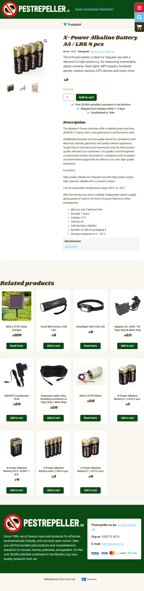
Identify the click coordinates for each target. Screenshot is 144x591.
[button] (45, 41)
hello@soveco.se (113, 544)
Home (78, 9)
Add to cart (86, 97)
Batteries (106, 9)
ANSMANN (71, 246)
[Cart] (139, 27)
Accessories (91, 9)
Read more (16, 345)
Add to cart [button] (53, 345)
